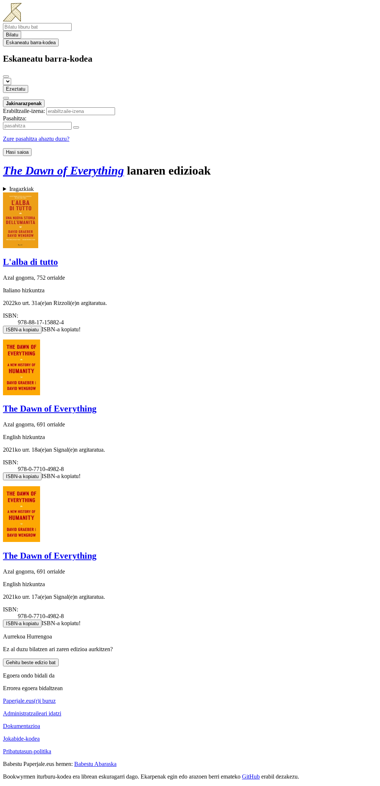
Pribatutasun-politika (27, 751)
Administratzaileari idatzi (32, 713)
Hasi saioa (17, 152)
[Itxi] (6, 76)
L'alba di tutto (30, 262)
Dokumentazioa (21, 726)
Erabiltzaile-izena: (24, 111)
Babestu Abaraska (95, 764)
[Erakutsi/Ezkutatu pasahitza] (76, 127)
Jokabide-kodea (21, 738)
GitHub (251, 776)
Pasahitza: (14, 118)
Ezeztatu (15, 89)
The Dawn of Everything (49, 408)
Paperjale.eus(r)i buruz (29, 701)
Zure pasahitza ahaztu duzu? (36, 139)
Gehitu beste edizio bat (31, 662)
